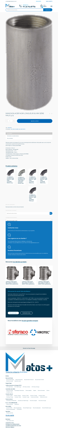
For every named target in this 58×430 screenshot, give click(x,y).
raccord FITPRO (9, 407)
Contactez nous (26, 313)
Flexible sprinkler (9, 412)
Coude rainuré (9, 394)
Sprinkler (8, 411)
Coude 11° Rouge (17, 395)
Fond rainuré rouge (42, 400)
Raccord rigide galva (37, 407)
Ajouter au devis (35, 121)
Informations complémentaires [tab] (13, 135)
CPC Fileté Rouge (17, 386)
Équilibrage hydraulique (19, 390)
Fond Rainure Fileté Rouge (23, 400)
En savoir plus (13, 313)
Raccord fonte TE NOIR (39, 379)
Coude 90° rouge (26, 397)
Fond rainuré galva (33, 400)
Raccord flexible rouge (46, 407)
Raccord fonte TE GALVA (29, 379)
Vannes (47, 390)
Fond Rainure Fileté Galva (11, 400)
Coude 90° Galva (18, 397)
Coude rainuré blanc (35, 397)
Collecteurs (16, 404)
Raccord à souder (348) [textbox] (28, 220)
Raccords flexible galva (10, 409)
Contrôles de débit (10, 389)
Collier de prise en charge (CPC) (13, 385)
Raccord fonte (22, 129)
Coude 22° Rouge (33, 395)
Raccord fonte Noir (19, 379)
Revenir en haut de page (29, 348)
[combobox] (29, 220)
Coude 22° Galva (25, 395)
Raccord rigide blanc (18, 407)
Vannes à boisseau (41, 390)
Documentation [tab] (10, 138)
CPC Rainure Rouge (35, 386)
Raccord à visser (18, 381)
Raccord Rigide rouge (27, 407)
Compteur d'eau (9, 391)
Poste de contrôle (9, 390)
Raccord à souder (14, 129)
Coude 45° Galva (42, 395)
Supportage (9, 383)
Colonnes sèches (9, 404)
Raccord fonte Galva (10, 379)
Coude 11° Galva (9, 395)
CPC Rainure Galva (26, 386)
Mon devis (38, 1)
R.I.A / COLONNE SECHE (11, 402)
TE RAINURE (19, 409)
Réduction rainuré (43, 397)
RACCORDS (8, 406)
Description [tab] (9, 133)
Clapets (34, 390)
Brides (7, 375)
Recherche (47, 9)
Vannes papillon (29, 390)
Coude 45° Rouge (9, 397)
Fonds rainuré (9, 399)
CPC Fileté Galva (9, 386)
